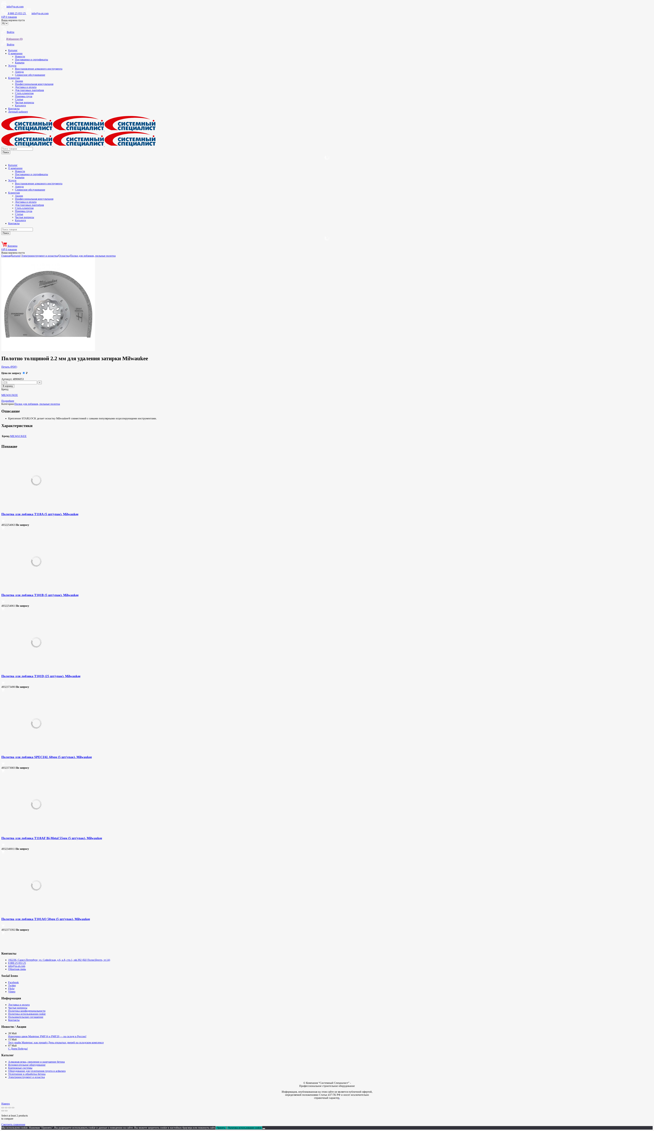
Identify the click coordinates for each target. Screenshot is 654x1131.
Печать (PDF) (9, 366)
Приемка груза (23, 96)
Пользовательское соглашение (25, 1017)
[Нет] (263, 1128)
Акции (19, 81)
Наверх (5, 1103)
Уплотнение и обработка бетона (26, 1074)
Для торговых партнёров (29, 90)
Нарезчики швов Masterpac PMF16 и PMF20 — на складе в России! (47, 1036)
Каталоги (20, 105)
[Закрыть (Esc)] (13, 1107)
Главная (6, 255)
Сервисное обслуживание (30, 74)
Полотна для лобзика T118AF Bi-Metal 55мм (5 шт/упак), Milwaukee (51, 838)
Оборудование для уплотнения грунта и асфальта (37, 1071)
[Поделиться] (9, 1107)
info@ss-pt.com (15, 6)
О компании (15, 53)
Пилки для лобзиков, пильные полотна (93, 255)
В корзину (8, 386)
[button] (3, 521)
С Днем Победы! (18, 1048)
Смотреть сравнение (13, 1124)
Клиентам (14, 77)
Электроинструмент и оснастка (39, 255)
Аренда (19, 71)
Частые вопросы (24, 102)
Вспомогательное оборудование (26, 1064)
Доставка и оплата (25, 87)
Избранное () (14, 38)
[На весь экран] (6, 1107)
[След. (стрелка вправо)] (6, 1110)
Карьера (19, 62)
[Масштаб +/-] (2, 1107)
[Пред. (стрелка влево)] (2, 1110)
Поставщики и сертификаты (31, 59)
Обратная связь (17, 969)
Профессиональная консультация (34, 84)
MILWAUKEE (9, 395)
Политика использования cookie (27, 1013)
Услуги (12, 65)
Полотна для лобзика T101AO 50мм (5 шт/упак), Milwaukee (45, 919)
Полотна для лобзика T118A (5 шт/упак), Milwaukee (39, 514)
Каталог (13, 50)
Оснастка (64, 255)
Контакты (14, 108)
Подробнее (7, 400)
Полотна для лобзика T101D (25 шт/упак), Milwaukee (40, 676)
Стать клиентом (24, 93)
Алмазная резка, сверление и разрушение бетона (36, 1061)
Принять (221, 1128)
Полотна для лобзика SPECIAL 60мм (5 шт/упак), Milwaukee (46, 757)
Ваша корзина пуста (13, 20)
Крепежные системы (20, 1067)
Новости (20, 56)
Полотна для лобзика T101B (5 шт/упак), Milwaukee (40, 595)
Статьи (19, 99)
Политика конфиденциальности (26, 1010)
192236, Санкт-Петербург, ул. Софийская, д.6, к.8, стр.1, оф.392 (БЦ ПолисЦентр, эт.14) (59, 959)
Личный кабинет (18, 111)
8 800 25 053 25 (17, 963)
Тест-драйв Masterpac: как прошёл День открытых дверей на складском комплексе (56, 1042)
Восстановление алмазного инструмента (38, 68)
